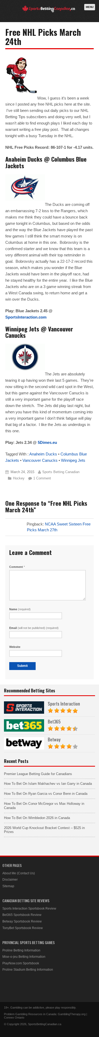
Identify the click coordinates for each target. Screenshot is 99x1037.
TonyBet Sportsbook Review (22, 928)
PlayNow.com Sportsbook (20, 963)
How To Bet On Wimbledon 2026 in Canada (37, 818)
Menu (89, 7)
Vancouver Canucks (40, 460)
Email (34, 627)
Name (20, 609)
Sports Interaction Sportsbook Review (29, 908)
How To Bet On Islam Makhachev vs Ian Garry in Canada (48, 784)
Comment (17, 566)
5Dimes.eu (47, 442)
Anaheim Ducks (43, 454)
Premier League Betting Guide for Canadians (38, 774)
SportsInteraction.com (25, 317)
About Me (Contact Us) (18, 873)
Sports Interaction (64, 703)
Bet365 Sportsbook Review (21, 915)
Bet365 (54, 721)
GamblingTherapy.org (72, 1014)
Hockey (19, 478)
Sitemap (8, 886)
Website (14, 646)
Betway (54, 739)
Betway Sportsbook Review (22, 921)
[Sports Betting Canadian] (48, 11)
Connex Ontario (14, 1017)
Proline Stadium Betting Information (27, 969)
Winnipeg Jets (73, 460)
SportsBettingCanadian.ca (44, 1024)
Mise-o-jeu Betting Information (23, 957)
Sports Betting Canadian (60, 472)
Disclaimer (10, 879)
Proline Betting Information (21, 950)
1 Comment (42, 478)
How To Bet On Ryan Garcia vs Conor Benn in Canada (45, 794)
